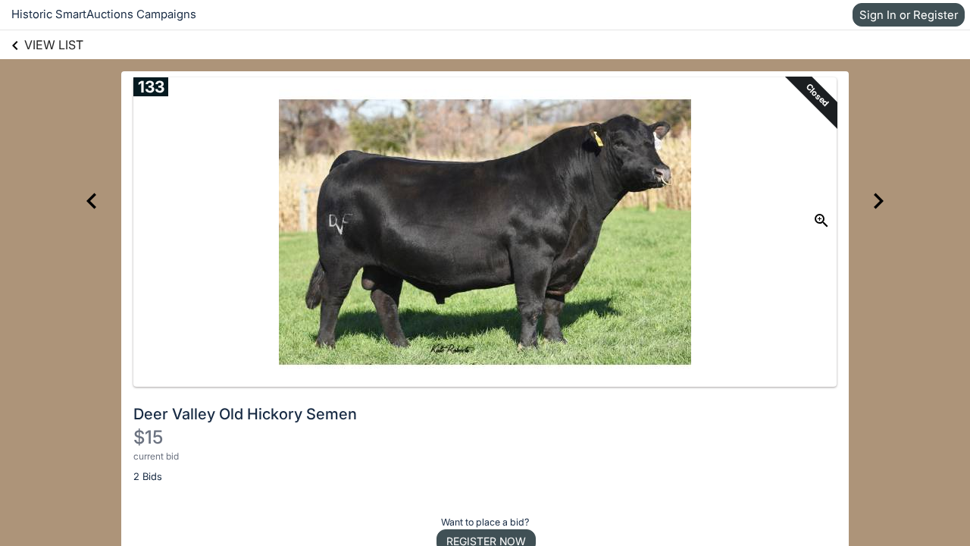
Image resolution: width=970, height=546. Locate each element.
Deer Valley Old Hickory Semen (245, 414)
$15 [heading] (148, 437)
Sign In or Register (908, 15)
